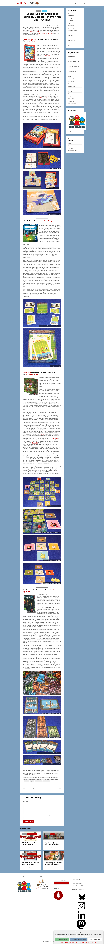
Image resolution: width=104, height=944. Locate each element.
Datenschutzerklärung (74, 942)
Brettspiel (26, 777)
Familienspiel (41, 777)
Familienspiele (71, 15)
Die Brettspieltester (72, 93)
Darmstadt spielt (71, 101)
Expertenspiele (71, 20)
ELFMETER (44, 31)
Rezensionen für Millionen (73, 66)
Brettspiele (50, 3)
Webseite (50, 815)
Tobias (34, 22)
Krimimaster (70, 83)
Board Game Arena (72, 145)
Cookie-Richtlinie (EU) (78, 885)
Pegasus (32, 781)
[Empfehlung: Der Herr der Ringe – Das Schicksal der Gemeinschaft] (53, 855)
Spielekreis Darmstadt (72, 103)
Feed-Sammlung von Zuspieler (74, 64)
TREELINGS (49, 33)
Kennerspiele (70, 18)
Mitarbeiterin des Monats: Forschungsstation (30, 863)
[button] (101, 932)
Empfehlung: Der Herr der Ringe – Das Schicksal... (53, 863)
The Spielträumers (72, 71)
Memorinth (27, 373)
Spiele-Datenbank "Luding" (74, 61)
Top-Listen (70, 35)
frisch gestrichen (71, 40)
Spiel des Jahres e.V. (72, 56)
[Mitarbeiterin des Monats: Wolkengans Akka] (30, 836)
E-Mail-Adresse (39, 815)
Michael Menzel (32, 779)
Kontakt (70, 3)
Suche (61, 883)
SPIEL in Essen (71, 98)
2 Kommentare (34, 847)
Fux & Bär (70, 91)
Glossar (69, 45)
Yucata (69, 143)
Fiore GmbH (47, 777)
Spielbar (69, 76)
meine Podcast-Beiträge (73, 42)
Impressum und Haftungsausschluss (88, 942)
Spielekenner (70, 73)
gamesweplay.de (71, 81)
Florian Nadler (54, 777)
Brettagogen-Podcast (72, 69)
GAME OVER (42, 434)
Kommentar (25, 801)
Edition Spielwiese (32, 374)
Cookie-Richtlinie (64, 942)
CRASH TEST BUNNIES (35, 31)
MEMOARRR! (55, 438)
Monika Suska (39, 779)
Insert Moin (70, 88)
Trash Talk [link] (34, 295)
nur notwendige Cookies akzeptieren (78, 939)
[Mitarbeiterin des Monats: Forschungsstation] (30, 855)
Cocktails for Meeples (72, 30)
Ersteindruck (70, 37)
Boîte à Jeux (70, 148)
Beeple (69, 96)
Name (24, 815)
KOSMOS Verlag (47, 221)
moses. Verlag (30, 41)
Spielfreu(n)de (71, 78)
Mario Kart (47, 55)
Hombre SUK (35, 442)
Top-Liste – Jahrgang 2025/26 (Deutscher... (52, 844)
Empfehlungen (71, 23)
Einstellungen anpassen (95, 939)
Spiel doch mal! (71, 86)
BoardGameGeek (71, 59)
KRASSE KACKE (43, 97)
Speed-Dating (46, 781)
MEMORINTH (41, 33)
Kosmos (25, 779)
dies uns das (57, 3)
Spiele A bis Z (71, 13)
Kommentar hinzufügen (46, 22)
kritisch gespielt (71, 25)
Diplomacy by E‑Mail (72, 150)
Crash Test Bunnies (29, 39)
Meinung (70, 33)
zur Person (64, 3)
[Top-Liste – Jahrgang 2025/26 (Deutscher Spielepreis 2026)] (53, 836)
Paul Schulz (26, 781)
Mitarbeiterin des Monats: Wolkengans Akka (30, 844)
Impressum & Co (78, 3)
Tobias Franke (52, 941)
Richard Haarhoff (38, 781)
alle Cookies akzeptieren (62, 939)
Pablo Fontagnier (54, 779)
